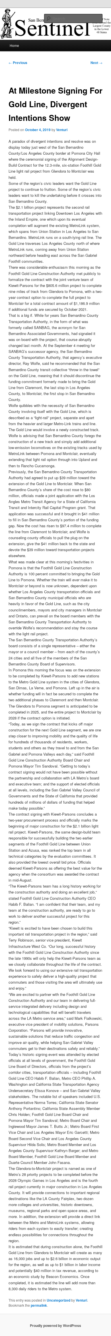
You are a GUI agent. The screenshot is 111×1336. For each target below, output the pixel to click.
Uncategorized (58, 1300)
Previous (18, 62)
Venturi (61, 129)
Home (14, 45)
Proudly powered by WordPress (55, 1325)
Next (96, 62)
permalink (39, 1305)
